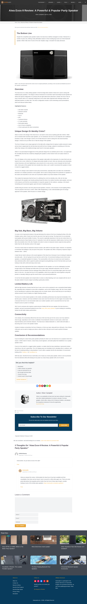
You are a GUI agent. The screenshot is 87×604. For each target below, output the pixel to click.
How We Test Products (18, 587)
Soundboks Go (33, 352)
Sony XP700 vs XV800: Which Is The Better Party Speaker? (12, 547)
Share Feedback (21, 379)
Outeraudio (25, 470)
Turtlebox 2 (25, 352)
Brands (73, 2)
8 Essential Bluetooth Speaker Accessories (69, 567)
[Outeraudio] (6, 2)
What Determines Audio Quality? (41, 546)
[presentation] (14, 539)
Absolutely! (20, 366)
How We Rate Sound (18, 589)
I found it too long (22, 374)
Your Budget (41, 2)
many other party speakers (48, 308)
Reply (18, 464)
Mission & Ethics (17, 585)
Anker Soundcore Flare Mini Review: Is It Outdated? (72, 547)
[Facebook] (37, 386)
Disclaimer (15, 593)
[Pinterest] (42, 386)
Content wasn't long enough (25, 376)
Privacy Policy (16, 591)
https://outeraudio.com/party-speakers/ (53, 483)
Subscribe (64, 425)
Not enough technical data (24, 372)
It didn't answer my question (25, 368)
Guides (58, 2)
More (79, 2)
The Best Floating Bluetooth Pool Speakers (41, 567)
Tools (65, 2)
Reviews (21, 410)
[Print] (50, 386)
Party (17, 410)
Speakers (50, 2)
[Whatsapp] (47, 386)
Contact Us (15, 583)
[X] (45, 386)
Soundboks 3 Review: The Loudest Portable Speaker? (12, 567)
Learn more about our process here (50, 440)
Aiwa (17, 412)
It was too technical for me (24, 370)
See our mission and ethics (43, 27)
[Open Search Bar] (85, 2)
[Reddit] (40, 386)
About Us (15, 580)
